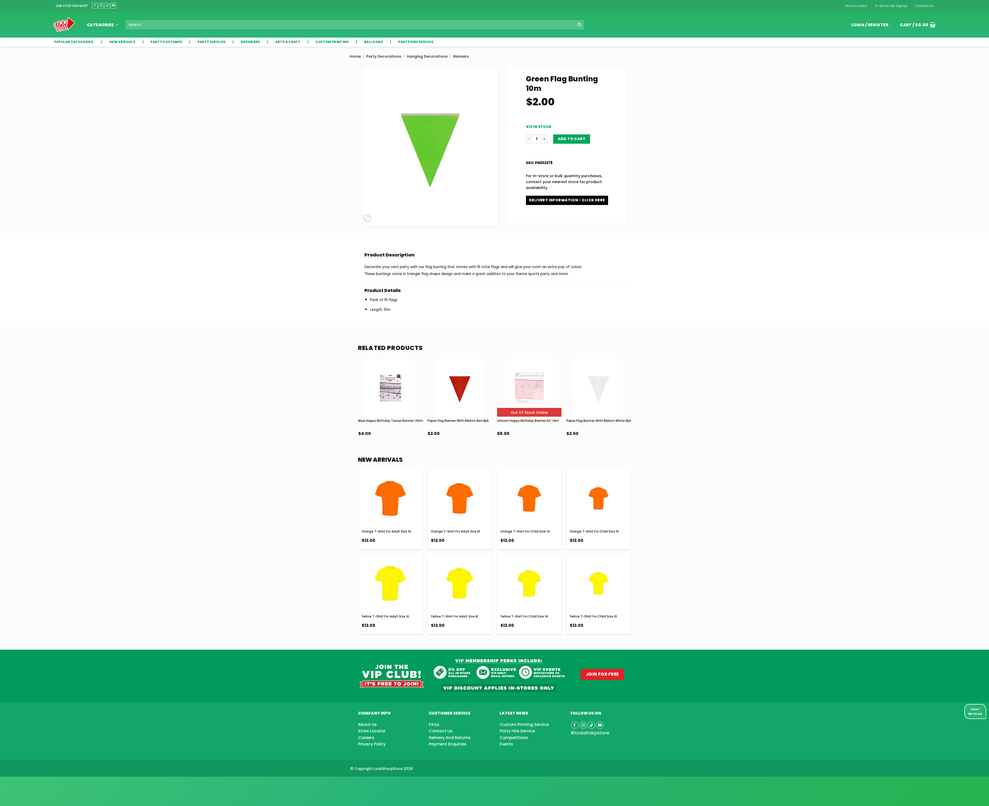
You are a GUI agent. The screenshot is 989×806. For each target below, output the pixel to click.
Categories (100, 25)
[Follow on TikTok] (107, 5)
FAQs (434, 724)
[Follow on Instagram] (101, 5)
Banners (461, 56)
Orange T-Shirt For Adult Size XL (386, 531)
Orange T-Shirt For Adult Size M (455, 531)
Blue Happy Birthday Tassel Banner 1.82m (390, 420)
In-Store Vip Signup (891, 5)
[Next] (630, 411)
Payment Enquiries (447, 744)
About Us (367, 724)
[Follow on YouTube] (113, 5)
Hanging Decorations (427, 56)
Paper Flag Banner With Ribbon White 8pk (598, 420)
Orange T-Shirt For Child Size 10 (594, 531)
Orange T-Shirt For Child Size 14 (525, 531)
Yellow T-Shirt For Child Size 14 (524, 616)
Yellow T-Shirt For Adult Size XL (386, 616)
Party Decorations (383, 56)
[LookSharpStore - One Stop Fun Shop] (64, 24)
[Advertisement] (41, 783)
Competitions (514, 738)
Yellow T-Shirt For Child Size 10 (593, 616)
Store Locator (856, 5)
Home (355, 56)
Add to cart (572, 138)
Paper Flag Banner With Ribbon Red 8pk (458, 420)
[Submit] (579, 25)
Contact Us (924, 5)
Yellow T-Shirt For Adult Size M (454, 616)
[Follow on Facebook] (95, 5)
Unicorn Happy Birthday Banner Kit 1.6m (528, 420)
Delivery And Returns (450, 738)
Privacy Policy (372, 744)
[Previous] (358, 411)
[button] (916, 24)
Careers (366, 738)
